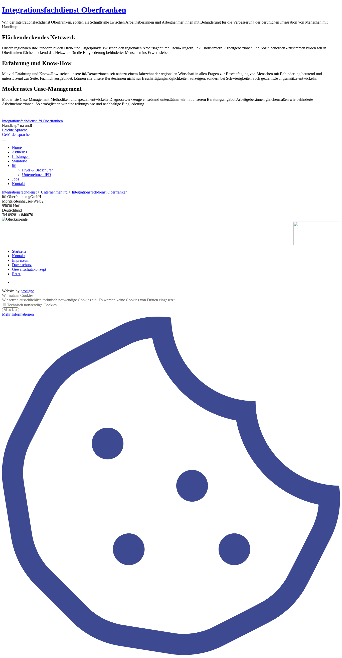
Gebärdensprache (16, 134)
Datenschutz (22, 265)
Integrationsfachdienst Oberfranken (64, 9)
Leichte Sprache (15, 130)
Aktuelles (19, 152)
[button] (4, 140)
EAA (16, 274)
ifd (14, 165)
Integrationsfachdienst (19, 192)
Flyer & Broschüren (38, 170)
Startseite (19, 251)
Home (17, 147)
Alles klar (10, 310)
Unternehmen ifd (54, 192)
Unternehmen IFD (36, 174)
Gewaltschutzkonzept (29, 269)
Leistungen (21, 156)
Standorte (19, 161)
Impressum (20, 260)
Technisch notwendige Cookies (32, 305)
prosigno (27, 291)
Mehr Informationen (18, 314)
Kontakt (18, 183)
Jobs (15, 179)
